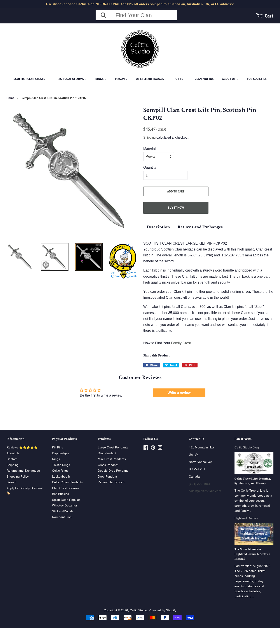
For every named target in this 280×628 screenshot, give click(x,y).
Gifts (179, 79)
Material (149, 149)
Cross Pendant (108, 465)
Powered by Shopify (162, 610)
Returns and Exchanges (200, 227)
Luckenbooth (61, 476)
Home (10, 98)
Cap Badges (60, 453)
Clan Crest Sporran (65, 488)
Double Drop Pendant (113, 470)
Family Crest (181, 343)
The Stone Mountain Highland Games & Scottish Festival (252, 554)
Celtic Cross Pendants (67, 482)
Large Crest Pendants (113, 447)
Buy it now (176, 208)
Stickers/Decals (62, 511)
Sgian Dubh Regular (66, 499)
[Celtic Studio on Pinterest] (152, 448)
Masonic (121, 79)
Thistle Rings (61, 465)
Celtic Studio (138, 610)
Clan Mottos (204, 79)
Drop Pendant (107, 476)
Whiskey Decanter (64, 505)
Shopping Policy (18, 476)
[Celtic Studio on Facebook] (145, 448)
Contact (12, 459)
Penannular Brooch (111, 482)
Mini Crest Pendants (112, 459)
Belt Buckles (60, 494)
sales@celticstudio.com (205, 491)
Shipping (149, 137)
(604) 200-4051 (199, 483)
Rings (99, 79)
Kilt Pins (57, 447)
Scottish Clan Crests (30, 79)
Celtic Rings (60, 470)
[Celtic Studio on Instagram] (160, 448)
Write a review (179, 393)
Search (11, 482)
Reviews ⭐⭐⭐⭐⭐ (22, 447)
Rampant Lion (62, 517)
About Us (229, 79)
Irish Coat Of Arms (71, 79)
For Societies (256, 79)
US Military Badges (150, 79)
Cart (269, 15)
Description (158, 227)
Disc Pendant (107, 453)
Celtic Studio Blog (246, 447)
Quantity (149, 167)
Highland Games (246, 518)
